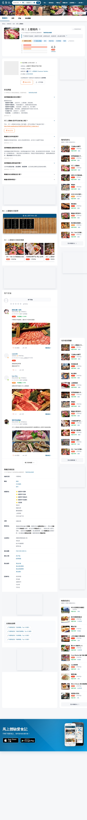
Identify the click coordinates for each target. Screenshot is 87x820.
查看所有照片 (80, 13)
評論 (19, 18)
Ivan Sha (15, 376)
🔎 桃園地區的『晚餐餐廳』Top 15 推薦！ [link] (18, 639)
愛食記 (4, 23)
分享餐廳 (40, 82)
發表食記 (51, 2)
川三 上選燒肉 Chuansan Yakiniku (38, 71)
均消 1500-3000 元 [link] (21, 551)
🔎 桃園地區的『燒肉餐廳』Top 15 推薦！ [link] (18, 627)
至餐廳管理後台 (34, 232)
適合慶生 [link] (18, 571)
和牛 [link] (17, 486)
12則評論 (53, 51)
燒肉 (14, 23)
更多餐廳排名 (71, 243)
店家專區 (72, 2)
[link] (79, 151)
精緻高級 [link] (51, 41)
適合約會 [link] (18, 563)
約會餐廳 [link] (58, 41)
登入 (45, 2)
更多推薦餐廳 (71, 460)
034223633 (30, 74)
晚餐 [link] (64, 41)
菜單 (13, 18)
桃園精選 (9, 23)
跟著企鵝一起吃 (16, 310)
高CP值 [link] (18, 556)
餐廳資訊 (4, 18)
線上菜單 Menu (30, 215)
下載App (58, 2)
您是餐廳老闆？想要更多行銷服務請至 (33, 77)
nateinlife (15, 354)
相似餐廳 (28, 18)
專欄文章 (65, 2)
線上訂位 (28, 82)
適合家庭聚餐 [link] (20, 569)
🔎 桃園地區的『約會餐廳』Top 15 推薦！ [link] (18, 635)
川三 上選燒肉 (29, 29)
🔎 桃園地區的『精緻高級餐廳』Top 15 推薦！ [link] (19, 631)
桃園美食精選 (27, 41)
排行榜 (80, 2)
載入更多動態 (28, 462)
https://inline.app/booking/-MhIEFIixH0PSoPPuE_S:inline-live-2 (21, 126)
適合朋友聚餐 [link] (20, 566)
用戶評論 (7, 293)
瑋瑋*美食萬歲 (16, 420)
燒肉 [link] (45, 41)
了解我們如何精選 (47, 32)
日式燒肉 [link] (18, 484)
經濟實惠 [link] (18, 558)
